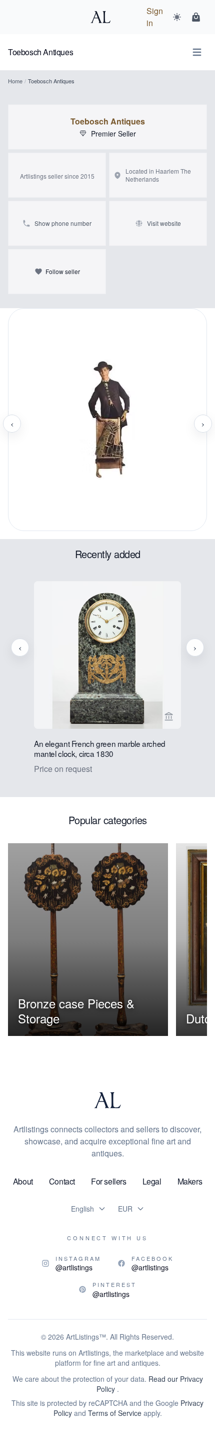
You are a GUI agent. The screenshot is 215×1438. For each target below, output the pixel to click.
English (82, 1209)
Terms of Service (115, 1413)
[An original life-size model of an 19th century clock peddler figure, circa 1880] (107, 423)
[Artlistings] (103, 17)
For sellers (108, 1181)
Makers (190, 1181)
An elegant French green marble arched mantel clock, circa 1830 (100, 749)
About (23, 1181)
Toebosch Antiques (107, 121)
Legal (152, 1181)
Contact (62, 1181)
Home (15, 81)
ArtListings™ (86, 1337)
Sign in (154, 17)
